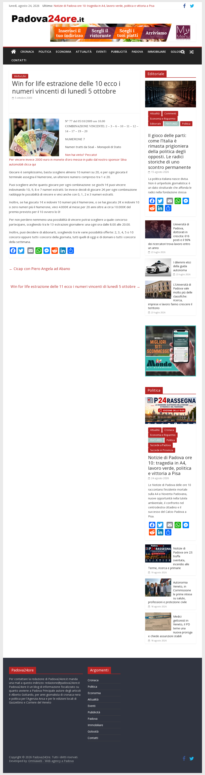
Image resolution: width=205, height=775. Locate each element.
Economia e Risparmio (163, 118)
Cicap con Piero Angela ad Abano (39, 268)
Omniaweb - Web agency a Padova (51, 761)
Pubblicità (119, 51)
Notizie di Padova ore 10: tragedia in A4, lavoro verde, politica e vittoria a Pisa (170, 465)
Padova (137, 51)
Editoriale (155, 123)
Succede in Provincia (161, 450)
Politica (45, 51)
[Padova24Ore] (13, 51)
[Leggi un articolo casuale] (191, 51)
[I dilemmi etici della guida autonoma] (158, 260)
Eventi (101, 51)
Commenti (170, 113)
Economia (63, 51)
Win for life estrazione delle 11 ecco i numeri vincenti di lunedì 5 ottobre (75, 286)
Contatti (18, 60)
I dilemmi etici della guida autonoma (182, 266)
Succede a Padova (160, 445)
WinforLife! (20, 76)
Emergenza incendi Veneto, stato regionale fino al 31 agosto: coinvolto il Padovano (108, 6)
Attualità (83, 51)
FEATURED (171, 123)
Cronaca (27, 51)
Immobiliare (157, 51)
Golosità (178, 51)
